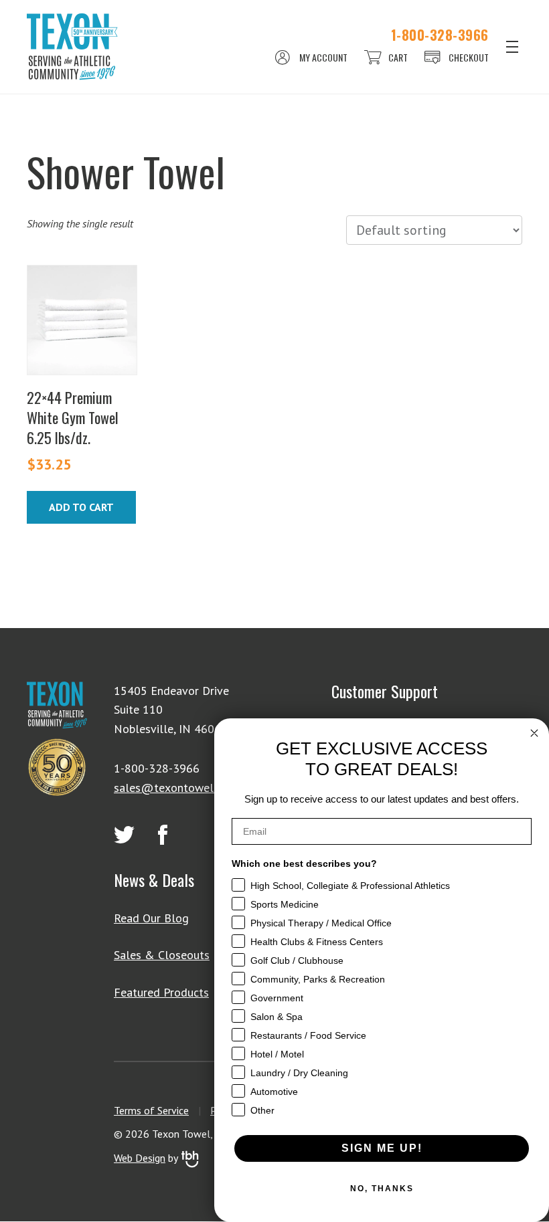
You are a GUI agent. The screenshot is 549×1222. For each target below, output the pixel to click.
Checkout (469, 57)
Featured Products (161, 992)
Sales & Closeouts (162, 954)
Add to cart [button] (81, 507)
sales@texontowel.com (175, 787)
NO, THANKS (382, 1188)
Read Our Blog (151, 918)
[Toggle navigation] (512, 47)
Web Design (139, 1157)
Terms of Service (151, 1110)
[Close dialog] (534, 733)
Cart (398, 57)
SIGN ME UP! (381, 1148)
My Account (323, 57)
